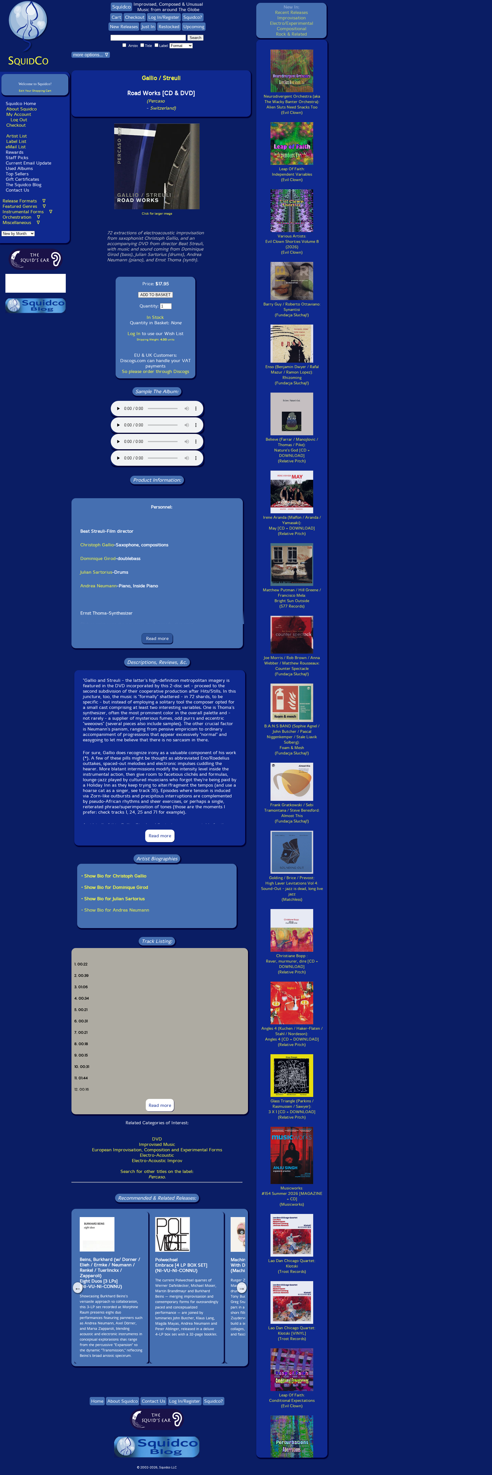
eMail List (16, 146)
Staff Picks (17, 157)
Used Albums (19, 168)
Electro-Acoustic (157, 1155)
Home (97, 1401)
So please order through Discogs (155, 371)
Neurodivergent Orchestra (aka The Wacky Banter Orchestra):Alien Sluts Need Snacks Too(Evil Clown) (292, 104)
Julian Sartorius (96, 572)
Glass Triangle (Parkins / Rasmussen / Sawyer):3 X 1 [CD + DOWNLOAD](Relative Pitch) (291, 1109)
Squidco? (192, 17)
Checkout (16, 125)
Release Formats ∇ (24, 201)
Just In (148, 26)
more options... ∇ (90, 54)
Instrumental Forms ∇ (27, 211)
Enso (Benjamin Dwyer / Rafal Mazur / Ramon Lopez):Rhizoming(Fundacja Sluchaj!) (292, 374)
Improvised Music (157, 1144)
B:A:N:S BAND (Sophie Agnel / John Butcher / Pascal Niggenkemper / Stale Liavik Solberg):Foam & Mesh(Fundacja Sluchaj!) (291, 740)
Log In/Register (163, 17)
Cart (116, 17)
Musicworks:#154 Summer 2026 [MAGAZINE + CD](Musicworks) (292, 1196)
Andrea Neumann (98, 585)
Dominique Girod (98, 558)
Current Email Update (27, 163)
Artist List (16, 136)
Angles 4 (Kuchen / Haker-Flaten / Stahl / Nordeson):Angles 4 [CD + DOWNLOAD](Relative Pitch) (292, 1036)
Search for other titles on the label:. (156, 1174)
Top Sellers (17, 174)
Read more (157, 638)
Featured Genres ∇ (24, 206)
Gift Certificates (22, 179)
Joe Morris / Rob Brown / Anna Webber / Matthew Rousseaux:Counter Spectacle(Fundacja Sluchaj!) (292, 665)
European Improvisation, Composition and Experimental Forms (157, 1149)
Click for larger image (157, 214)
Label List (16, 141)
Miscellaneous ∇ (21, 222)
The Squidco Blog (23, 184)
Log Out (19, 119)
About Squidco (21, 109)
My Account (18, 114)
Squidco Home (21, 103)
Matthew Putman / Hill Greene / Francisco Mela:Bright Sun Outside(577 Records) (292, 598)
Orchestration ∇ (21, 217)
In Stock (155, 317)
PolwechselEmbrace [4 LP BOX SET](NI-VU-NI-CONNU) (181, 1265)
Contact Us (16, 190)
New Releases (124, 26)
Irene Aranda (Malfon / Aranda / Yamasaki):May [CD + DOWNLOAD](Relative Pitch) (292, 525)
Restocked (169, 26)
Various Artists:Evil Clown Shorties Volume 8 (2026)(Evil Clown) (292, 244)
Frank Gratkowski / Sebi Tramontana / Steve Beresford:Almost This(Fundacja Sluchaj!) (292, 813)
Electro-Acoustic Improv (157, 1160)
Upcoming (193, 26)
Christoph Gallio (97, 544)
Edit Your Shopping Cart (35, 90)
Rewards (14, 152)
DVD (157, 1139)
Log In (134, 333)
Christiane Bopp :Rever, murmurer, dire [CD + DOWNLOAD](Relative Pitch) (292, 964)
